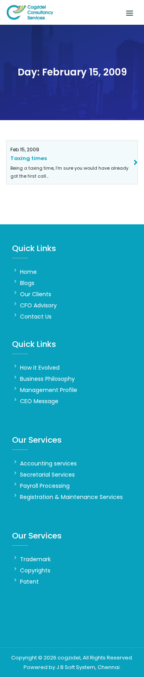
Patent (29, 582)
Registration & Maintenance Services (71, 497)
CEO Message (39, 401)
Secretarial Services (47, 475)
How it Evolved (40, 368)
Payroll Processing (45, 486)
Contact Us (36, 317)
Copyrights (35, 570)
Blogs (27, 283)
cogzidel (69, 657)
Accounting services (48, 463)
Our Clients (35, 294)
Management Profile (48, 390)
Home (28, 272)
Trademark (35, 559)
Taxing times (28, 158)
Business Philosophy (47, 379)
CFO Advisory (38, 305)
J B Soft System (75, 667)
